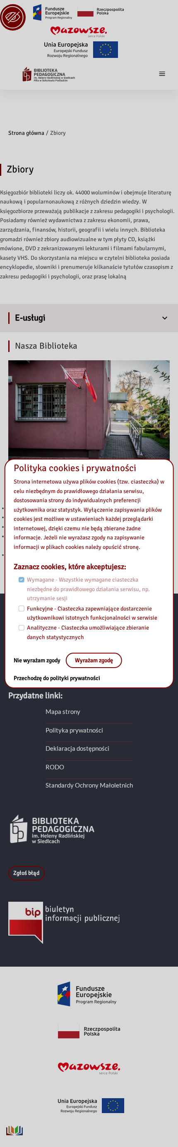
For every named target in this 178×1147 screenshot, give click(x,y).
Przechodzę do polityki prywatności (57, 678)
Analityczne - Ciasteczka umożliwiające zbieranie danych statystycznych (88, 632)
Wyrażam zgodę (94, 660)
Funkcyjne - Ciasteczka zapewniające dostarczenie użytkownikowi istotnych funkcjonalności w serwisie (92, 613)
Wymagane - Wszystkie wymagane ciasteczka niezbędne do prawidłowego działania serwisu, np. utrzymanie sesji (88, 589)
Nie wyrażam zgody (38, 660)
